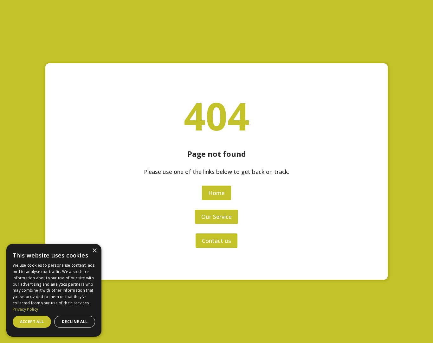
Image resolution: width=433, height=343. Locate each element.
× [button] (94, 250)
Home (216, 193)
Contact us (216, 241)
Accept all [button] (32, 321)
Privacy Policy (25, 309)
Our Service (216, 216)
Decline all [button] (74, 321)
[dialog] (53, 290)
